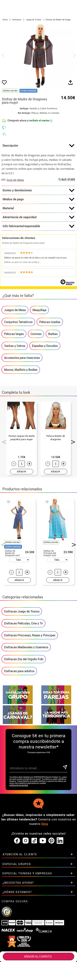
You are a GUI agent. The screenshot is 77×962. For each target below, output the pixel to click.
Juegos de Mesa (15, 310)
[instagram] (25, 841)
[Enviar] (65, 767)
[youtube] (43, 841)
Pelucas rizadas (49, 322)
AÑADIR (21, 471)
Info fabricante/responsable (21, 226)
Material (8, 208)
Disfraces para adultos (19, 671)
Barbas (53, 334)
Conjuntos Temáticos (18, 322)
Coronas (35, 334)
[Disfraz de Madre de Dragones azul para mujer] (8, 502)
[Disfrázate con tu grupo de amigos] (18, 703)
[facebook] (17, 841)
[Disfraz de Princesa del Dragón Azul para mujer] (46, 502)
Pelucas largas (14, 334)
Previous (3, 440)
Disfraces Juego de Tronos (21, 611)
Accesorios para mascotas (22, 358)
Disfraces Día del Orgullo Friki (23, 659)
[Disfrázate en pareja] (56, 703)
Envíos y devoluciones (17, 190)
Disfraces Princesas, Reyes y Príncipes (29, 635)
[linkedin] (60, 841)
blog (44, 824)
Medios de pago (13, 199)
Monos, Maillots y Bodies (20, 370)
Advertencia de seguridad (19, 217)
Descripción (10, 145)
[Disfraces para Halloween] (56, 723)
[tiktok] (34, 841)
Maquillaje (39, 310)
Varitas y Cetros (14, 346)
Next (72, 440)
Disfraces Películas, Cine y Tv (23, 623)
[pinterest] (51, 841)
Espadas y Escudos (45, 346)
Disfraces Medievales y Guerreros (26, 647)
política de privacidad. (18, 785)
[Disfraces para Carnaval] (18, 723)
